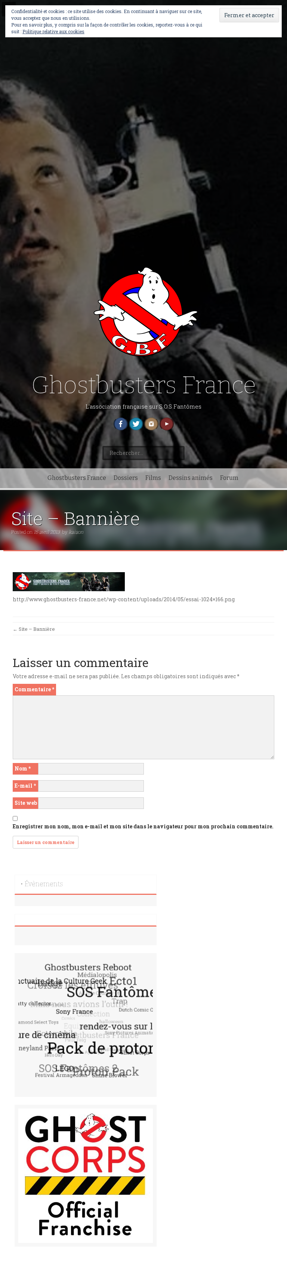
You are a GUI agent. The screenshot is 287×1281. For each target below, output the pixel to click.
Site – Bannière (34, 629)
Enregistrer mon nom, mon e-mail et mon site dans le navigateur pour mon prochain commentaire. (143, 826)
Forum (229, 477)
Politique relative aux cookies (53, 31)
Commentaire (34, 689)
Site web (26, 802)
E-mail (25, 785)
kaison (76, 531)
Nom (23, 768)
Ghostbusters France (143, 385)
